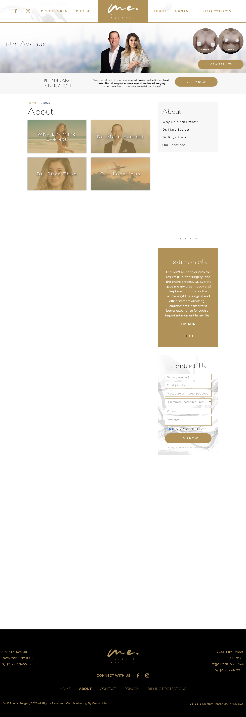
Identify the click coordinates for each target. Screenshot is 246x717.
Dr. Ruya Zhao (57, 173)
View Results (221, 64)
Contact (184, 11)
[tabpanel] (188, 198)
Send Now (188, 438)
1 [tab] (180, 238)
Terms (205, 447)
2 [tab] (185, 238)
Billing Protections (166, 688)
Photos (84, 11)
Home (32, 102)
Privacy (197, 447)
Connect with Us (113, 675)
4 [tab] (196, 238)
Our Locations (120, 173)
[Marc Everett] (122, 9)
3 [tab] (190, 238)
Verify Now (196, 82)
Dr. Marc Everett (120, 136)
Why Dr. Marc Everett (56, 137)
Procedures (54, 11)
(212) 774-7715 (217, 11)
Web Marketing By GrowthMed (87, 703)
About (160, 11)
